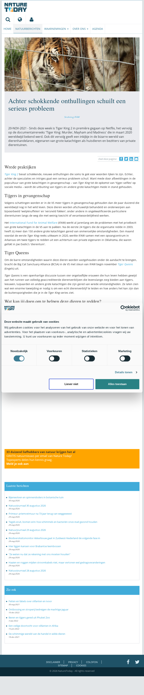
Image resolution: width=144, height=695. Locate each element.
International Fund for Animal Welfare (33, 222)
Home (7, 29)
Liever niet (71, 384)
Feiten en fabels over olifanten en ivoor (30, 601)
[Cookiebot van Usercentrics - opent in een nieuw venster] (123, 308)
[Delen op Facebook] (121, 159)
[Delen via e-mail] (136, 159)
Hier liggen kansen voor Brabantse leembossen (35, 546)
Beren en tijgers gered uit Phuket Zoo (29, 617)
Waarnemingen (55, 29)
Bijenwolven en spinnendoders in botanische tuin (36, 497)
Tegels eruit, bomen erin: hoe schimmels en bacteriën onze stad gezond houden (53, 522)
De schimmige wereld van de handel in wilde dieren (37, 633)
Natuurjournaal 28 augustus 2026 (27, 570)
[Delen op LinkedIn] (131, 159)
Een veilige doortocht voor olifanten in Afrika (33, 625)
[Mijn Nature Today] (31, 19)
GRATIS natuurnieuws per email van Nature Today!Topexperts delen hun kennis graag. (39, 460)
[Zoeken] (8, 19)
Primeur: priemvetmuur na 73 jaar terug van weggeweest (40, 513)
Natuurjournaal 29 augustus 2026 (27, 530)
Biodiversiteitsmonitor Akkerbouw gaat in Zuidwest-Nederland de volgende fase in (54, 538)
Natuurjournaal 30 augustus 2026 (27, 505)
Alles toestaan (117, 384)
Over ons (79, 29)
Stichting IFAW (72, 116)
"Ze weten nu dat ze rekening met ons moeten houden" (39, 554)
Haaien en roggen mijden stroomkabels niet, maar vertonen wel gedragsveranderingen (57, 562)
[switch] (54, 358)
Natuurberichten (27, 29)
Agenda (97, 29)
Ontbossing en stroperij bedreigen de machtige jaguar (38, 609)
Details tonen (123, 372)
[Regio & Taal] (20, 19)
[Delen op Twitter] (126, 159)
